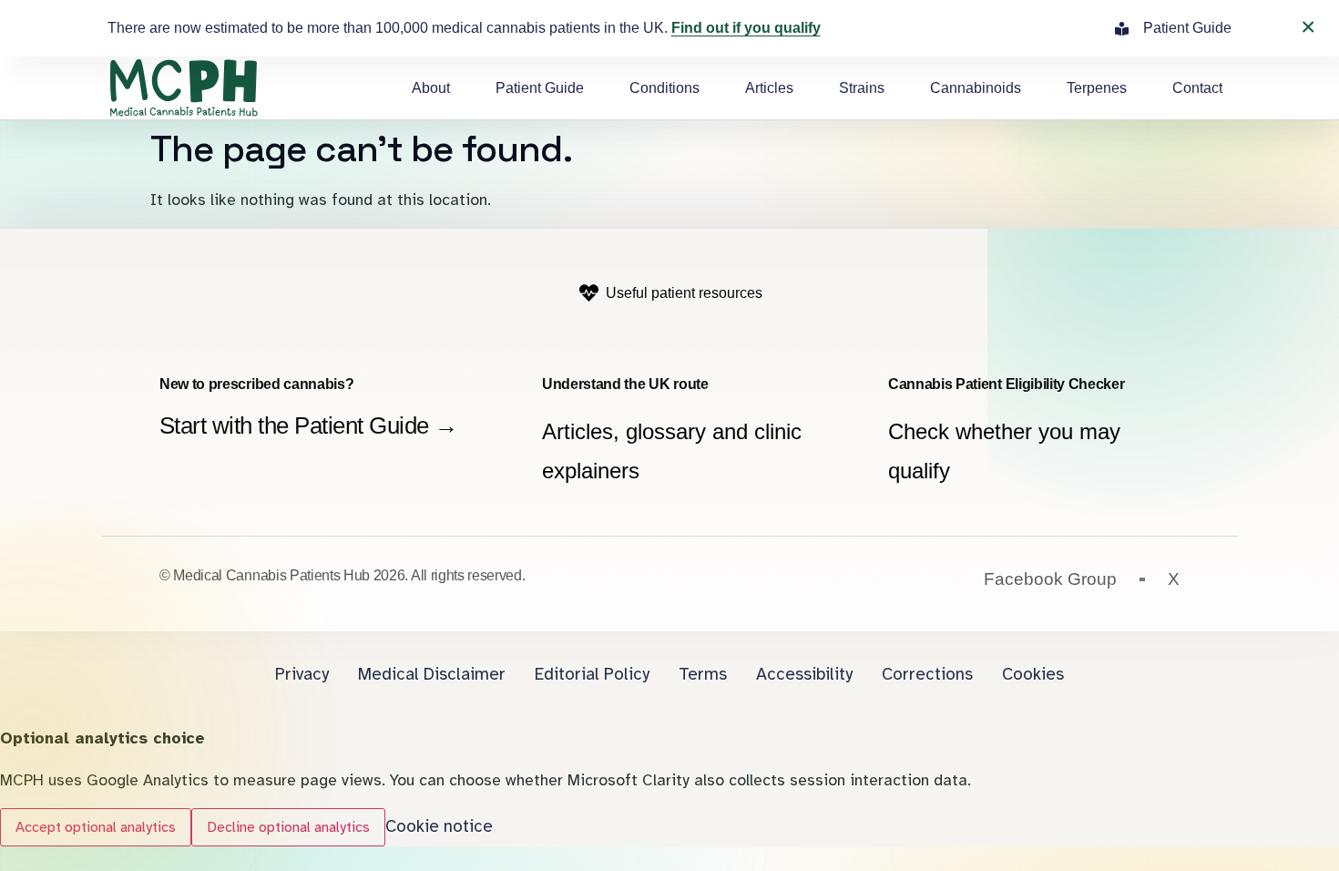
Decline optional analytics (288, 827)
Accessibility (804, 674)
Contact (1197, 88)
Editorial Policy (592, 674)
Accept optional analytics (95, 827)
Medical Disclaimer (432, 674)
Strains (861, 88)
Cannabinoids (975, 88)
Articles (769, 88)
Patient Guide (540, 88)
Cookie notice (439, 826)
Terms (703, 674)
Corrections (927, 674)
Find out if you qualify (746, 28)
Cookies (1033, 674)
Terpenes (1097, 88)
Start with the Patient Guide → (308, 425)
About (431, 88)
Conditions (664, 88)
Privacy (302, 674)
